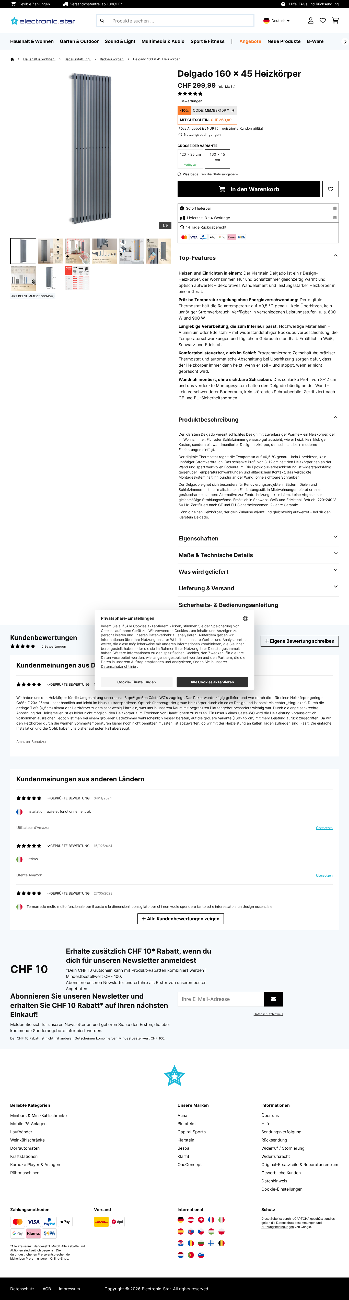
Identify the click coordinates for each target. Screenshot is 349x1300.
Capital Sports (192, 1131)
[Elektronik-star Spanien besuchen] (181, 1231)
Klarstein (186, 1140)
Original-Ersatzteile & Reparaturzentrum (299, 1164)
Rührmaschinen (24, 1172)
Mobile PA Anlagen (28, 1123)
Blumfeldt (187, 1123)
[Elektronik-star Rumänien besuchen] (191, 1243)
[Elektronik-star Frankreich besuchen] (211, 1220)
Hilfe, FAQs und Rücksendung (314, 4)
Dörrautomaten (25, 1148)
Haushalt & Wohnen (39, 59)
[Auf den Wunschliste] (330, 189)
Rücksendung (274, 1140)
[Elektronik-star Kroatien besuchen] (181, 1243)
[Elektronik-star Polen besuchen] (221, 1231)
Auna (182, 1115)
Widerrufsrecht (275, 1156)
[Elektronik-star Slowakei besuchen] (191, 1231)
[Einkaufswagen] (335, 20)
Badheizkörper (112, 59)
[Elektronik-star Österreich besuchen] (191, 1220)
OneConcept (190, 1164)
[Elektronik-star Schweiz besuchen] (201, 1220)
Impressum (69, 1288)
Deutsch (278, 20)
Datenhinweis (274, 1180)
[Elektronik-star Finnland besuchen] (211, 1243)
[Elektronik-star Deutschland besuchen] (181, 1220)
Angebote (250, 41)
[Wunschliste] (323, 20)
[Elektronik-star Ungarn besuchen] (211, 1231)
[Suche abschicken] (102, 21)
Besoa (183, 1148)
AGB (47, 1288)
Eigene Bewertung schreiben (301, 641)
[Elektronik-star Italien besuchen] (221, 1220)
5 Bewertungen (190, 101)
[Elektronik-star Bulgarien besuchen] (201, 1243)
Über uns (270, 1115)
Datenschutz (22, 1288)
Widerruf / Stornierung (283, 1148)
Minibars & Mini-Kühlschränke (38, 1115)
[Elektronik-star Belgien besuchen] (221, 1243)
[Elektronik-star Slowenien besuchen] (201, 1255)
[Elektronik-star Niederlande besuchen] (181, 1255)
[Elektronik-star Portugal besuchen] (191, 1255)
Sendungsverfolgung (281, 1131)
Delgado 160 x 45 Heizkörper (156, 59)
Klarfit (183, 1156)
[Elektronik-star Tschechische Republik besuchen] (201, 1231)
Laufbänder (21, 1131)
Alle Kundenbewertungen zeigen (182, 918)
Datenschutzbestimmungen (296, 1223)
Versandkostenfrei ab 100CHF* (96, 4)
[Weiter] (345, 42)
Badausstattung (78, 59)
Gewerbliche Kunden (281, 1172)
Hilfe (265, 1123)
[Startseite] (16, 59)
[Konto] (310, 20)
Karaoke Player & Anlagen (35, 1164)
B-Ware (315, 41)
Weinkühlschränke (27, 1140)
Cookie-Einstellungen (282, 1189)
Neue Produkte (284, 41)
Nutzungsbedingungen (277, 1227)
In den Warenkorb (254, 189)
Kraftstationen (24, 1156)
